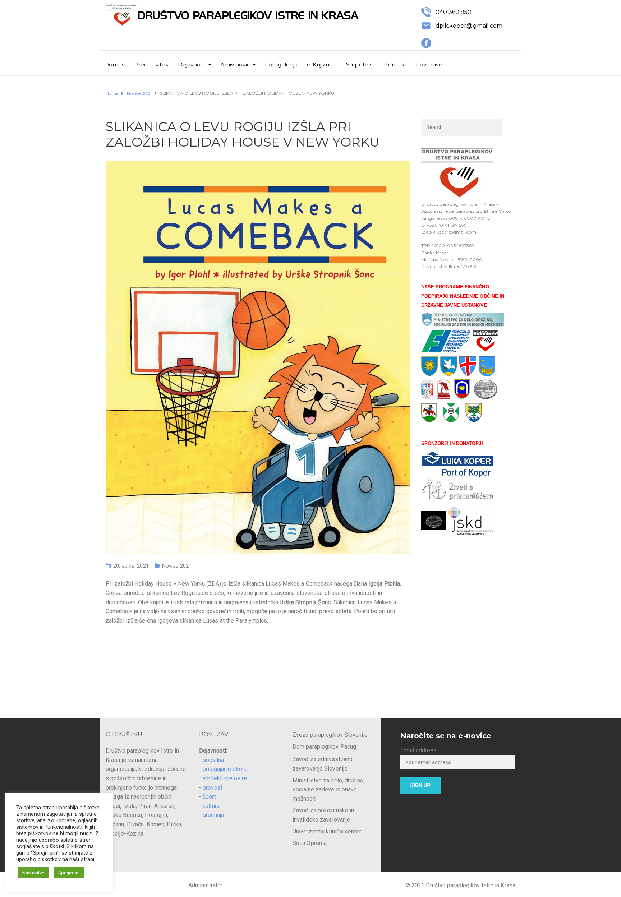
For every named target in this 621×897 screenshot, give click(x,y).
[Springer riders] (433, 520)
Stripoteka (360, 64)
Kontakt (395, 64)
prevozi (212, 787)
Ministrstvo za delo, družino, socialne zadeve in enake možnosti (328, 789)
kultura (211, 806)
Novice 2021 (177, 566)
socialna (213, 760)
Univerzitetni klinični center (327, 831)
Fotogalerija (281, 64)
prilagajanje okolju (225, 769)
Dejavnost (192, 64)
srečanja (213, 815)
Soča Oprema (310, 843)
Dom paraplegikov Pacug (324, 746)
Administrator (205, 885)
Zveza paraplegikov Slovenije (330, 734)
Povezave (429, 64)
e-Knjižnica (322, 64)
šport (209, 796)
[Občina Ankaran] (474, 412)
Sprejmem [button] (69, 872)
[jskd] (471, 520)
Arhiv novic (235, 64)
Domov (114, 64)
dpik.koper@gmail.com (469, 25)
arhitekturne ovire (225, 778)
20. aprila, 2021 (131, 566)
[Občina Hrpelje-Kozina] (451, 412)
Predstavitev (151, 64)
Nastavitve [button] (33, 872)
